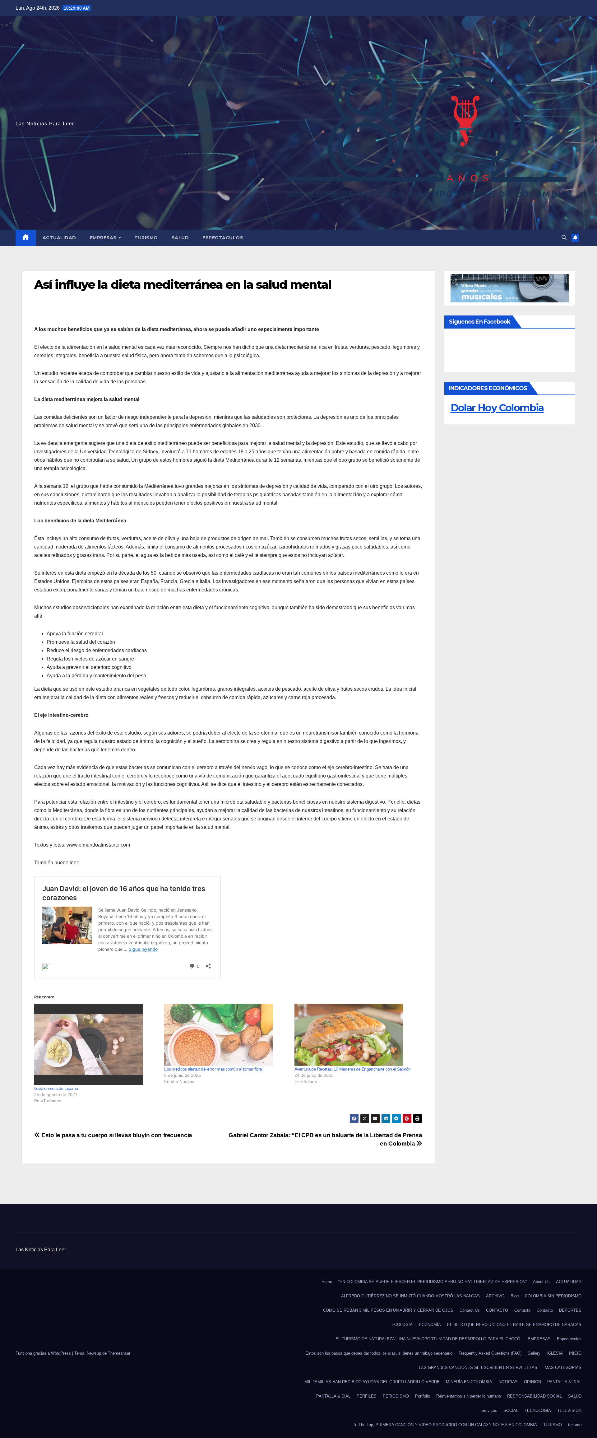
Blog (515, 1296)
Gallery (534, 1353)
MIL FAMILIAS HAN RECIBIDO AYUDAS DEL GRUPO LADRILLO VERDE (372, 1382)
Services (489, 1410)
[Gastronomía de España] (96, 1045)
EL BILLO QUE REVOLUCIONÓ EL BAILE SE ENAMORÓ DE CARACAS (514, 1324)
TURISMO (146, 237)
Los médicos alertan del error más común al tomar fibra (213, 1069)
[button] (564, 237)
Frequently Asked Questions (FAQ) (490, 1353)
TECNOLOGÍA (538, 1410)
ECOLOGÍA (402, 1324)
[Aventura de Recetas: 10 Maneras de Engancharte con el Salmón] (356, 1035)
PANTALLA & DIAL (564, 1382)
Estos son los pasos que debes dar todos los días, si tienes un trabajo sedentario (378, 1353)
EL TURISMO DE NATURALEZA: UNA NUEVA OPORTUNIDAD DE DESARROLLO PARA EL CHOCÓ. (428, 1339)
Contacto (522, 1310)
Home (327, 1281)
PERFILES (367, 1396)
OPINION (532, 1382)
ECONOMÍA (430, 1324)
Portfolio (422, 1396)
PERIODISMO (396, 1396)
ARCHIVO (495, 1296)
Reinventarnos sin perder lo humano (468, 1396)
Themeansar (119, 1353)
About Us (541, 1281)
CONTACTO (497, 1310)
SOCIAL (510, 1410)
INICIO (575, 1353)
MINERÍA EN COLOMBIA (469, 1382)
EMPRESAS (104, 237)
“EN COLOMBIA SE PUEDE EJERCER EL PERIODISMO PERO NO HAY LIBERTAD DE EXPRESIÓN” (432, 1281)
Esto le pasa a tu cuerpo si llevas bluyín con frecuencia (116, 1135)
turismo (574, 1424)
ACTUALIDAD (59, 237)
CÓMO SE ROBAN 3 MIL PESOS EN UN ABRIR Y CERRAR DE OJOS (388, 1310)
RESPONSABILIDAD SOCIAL (534, 1396)
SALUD (180, 237)
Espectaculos (222, 237)
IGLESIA (555, 1353)
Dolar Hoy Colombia (497, 408)
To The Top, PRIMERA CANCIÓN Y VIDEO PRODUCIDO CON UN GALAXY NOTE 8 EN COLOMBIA (445, 1424)
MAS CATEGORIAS (563, 1367)
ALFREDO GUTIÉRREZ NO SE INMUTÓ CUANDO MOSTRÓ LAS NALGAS (410, 1296)
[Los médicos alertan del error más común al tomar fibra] (226, 1035)
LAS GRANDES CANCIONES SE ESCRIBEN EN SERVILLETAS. (479, 1367)
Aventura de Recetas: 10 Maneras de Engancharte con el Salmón (352, 1069)
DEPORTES (570, 1310)
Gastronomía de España (56, 1088)
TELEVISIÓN (569, 1410)
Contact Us (470, 1310)
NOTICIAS (508, 1382)
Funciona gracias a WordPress (44, 1353)
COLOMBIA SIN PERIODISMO (553, 1296)
